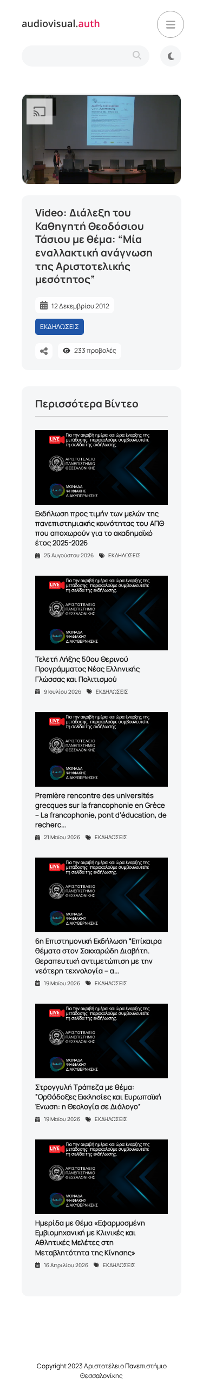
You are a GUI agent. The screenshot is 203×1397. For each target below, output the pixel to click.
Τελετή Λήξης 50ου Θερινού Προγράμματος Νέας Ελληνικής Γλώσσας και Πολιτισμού (87, 668)
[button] (170, 24)
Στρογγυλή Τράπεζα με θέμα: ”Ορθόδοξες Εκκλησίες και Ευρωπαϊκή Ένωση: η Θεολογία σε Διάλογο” (98, 1096)
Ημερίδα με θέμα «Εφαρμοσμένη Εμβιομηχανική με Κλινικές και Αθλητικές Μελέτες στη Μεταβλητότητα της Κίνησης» (90, 1237)
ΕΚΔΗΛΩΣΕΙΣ (59, 326)
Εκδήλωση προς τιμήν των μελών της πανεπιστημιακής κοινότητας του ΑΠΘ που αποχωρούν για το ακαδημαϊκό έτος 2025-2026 (99, 528)
